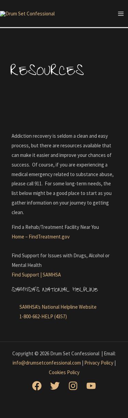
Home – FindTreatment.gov (41, 236)
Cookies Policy (64, 372)
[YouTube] (91, 386)
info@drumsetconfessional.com (47, 362)
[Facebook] (37, 386)
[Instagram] (73, 386)
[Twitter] (55, 386)
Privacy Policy (98, 362)
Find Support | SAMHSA (36, 274)
